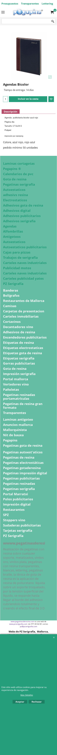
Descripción (10, 111)
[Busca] (52, 21)
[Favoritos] (51, 99)
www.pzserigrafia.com (18, 624)
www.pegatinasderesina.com (22, 621)
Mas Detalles (26, 695)
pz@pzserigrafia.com (28, 626)
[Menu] (3, 12)
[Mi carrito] (52, 12)
